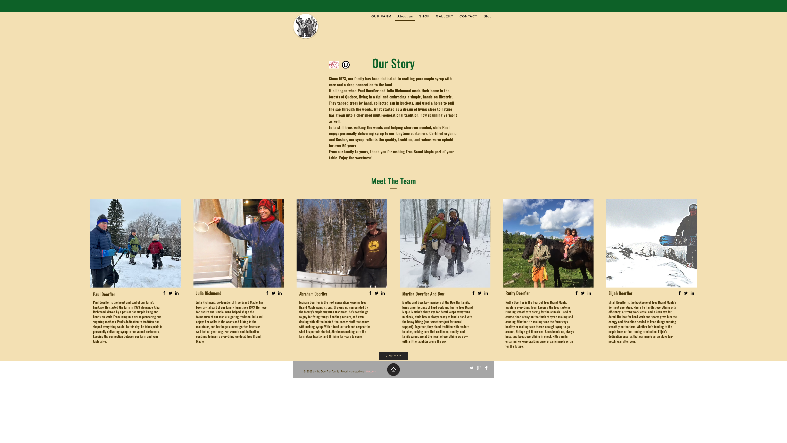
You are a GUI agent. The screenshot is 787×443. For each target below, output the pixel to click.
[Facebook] (164, 293)
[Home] (393, 369)
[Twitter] (170, 293)
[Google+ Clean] (479, 368)
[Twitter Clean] (472, 368)
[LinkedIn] (176, 293)
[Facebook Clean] (486, 368)
